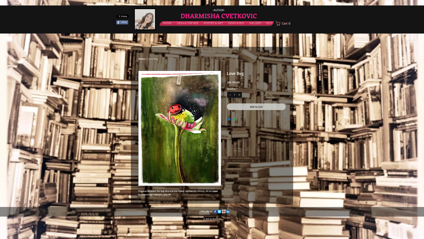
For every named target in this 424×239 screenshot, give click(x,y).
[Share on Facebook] (229, 119)
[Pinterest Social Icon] (223, 211)
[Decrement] (229, 95)
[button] (186, 23)
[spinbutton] (234, 95)
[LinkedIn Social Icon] (228, 211)
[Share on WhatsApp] (235, 119)
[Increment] (239, 95)
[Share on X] (242, 119)
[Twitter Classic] (219, 211)
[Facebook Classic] (215, 211)
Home (141, 58)
